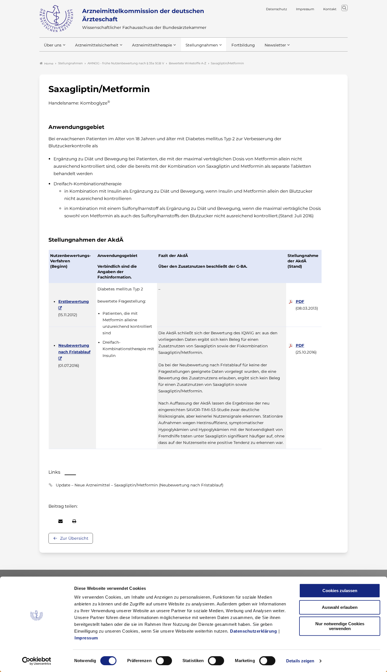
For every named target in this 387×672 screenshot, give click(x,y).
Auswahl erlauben (340, 607)
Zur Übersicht (74, 538)
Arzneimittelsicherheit (96, 45)
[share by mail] (60, 521)
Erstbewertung (73, 301)
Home (48, 63)
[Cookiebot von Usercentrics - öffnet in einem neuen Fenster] (36, 661)
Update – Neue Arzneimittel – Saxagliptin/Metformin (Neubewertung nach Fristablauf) (139, 485)
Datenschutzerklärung (253, 631)
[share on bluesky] (48, 521)
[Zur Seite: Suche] (344, 8)
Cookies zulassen (339, 590)
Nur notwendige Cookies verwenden (339, 626)
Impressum (86, 637)
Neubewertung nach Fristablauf (74, 348)
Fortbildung (243, 45)
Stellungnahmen (202, 45)
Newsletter (275, 45)
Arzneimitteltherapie (152, 45)
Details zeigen (300, 660)
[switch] (164, 660)
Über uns (52, 45)
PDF (300, 301)
